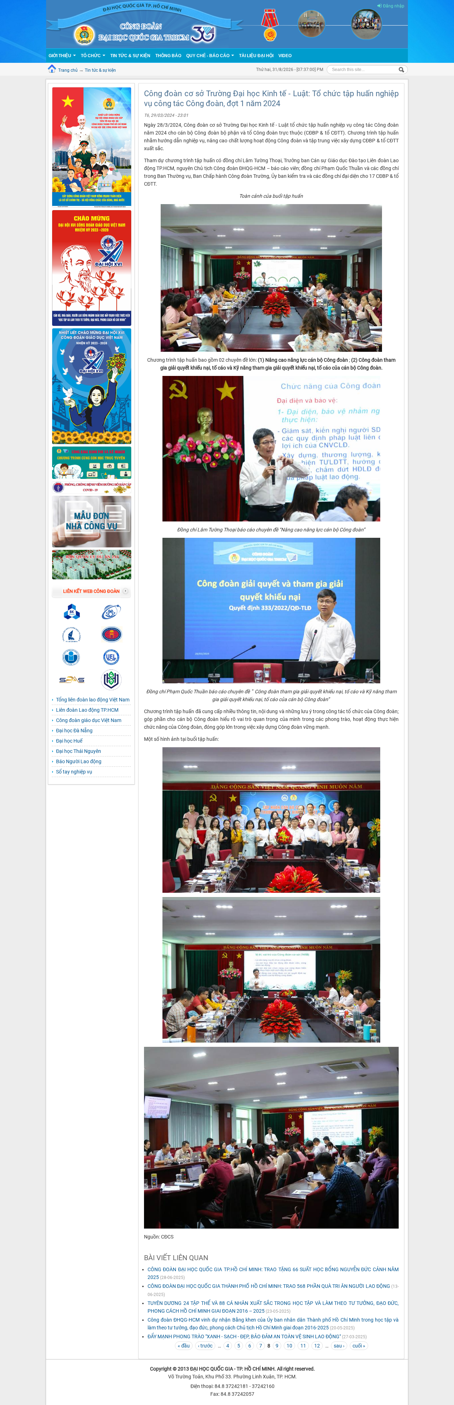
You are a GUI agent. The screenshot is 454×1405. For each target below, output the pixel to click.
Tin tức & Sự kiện (130, 55)
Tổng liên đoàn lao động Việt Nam (92, 699)
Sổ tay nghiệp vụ (74, 772)
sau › (339, 1346)
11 (303, 1346)
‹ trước (205, 1346)
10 (289, 1346)
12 (317, 1346)
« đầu (184, 1346)
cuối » (359, 1346)
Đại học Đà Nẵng (74, 730)
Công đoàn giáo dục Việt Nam (88, 720)
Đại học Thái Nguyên (78, 751)
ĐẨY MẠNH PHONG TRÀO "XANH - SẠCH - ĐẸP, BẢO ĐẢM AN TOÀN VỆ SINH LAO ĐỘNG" (244, 1336)
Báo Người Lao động (78, 761)
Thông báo (168, 55)
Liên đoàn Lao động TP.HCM (87, 710)
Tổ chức (91, 55)
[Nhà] (227, 24)
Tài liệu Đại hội (256, 55)
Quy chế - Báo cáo (208, 55)
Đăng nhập (393, 6)
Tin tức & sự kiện (100, 70)
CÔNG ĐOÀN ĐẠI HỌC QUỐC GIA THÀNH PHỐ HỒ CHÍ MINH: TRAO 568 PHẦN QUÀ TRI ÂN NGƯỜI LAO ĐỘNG (269, 1286)
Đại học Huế (69, 741)
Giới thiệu (60, 55)
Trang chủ (68, 70)
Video (285, 55)
